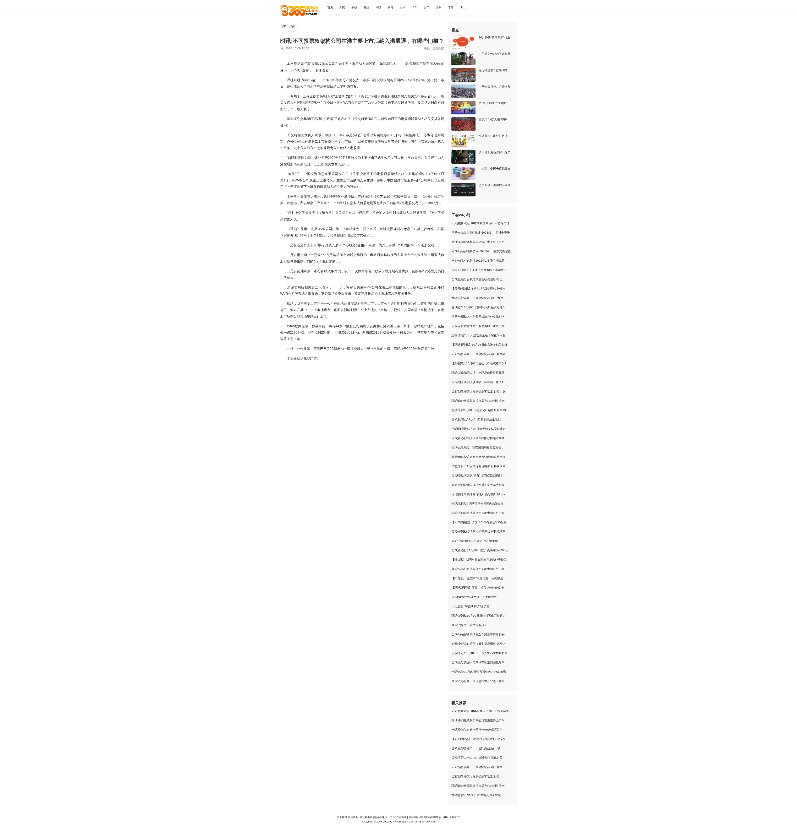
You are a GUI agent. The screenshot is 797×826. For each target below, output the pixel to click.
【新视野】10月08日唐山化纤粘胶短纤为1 (478, 363)
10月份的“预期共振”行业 (494, 37)
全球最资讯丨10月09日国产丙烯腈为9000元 (479, 550)
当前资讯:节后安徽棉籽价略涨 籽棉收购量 (478, 466)
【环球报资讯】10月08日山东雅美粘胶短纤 (479, 344)
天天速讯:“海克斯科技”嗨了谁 (470, 606)
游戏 (438, 7)
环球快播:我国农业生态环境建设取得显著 (478, 372)
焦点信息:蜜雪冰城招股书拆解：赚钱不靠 (478, 326)
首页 (330, 7)
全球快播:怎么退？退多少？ (469, 625)
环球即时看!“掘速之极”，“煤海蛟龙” (474, 597)
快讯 (463, 7)
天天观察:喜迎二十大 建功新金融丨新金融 (478, 354)
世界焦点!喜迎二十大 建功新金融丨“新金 (477, 298)
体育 (451, 7)
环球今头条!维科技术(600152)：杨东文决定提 (481, 251)
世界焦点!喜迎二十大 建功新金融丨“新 (476, 748)
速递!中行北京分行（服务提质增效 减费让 (478, 643)
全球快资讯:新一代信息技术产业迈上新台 (478, 681)
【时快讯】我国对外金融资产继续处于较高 (479, 559)
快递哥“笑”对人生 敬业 (493, 135)
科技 (378, 7)
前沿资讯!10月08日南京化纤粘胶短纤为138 (479, 410)
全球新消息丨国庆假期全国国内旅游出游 (477, 503)
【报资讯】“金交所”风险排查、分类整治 (477, 578)
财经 (366, 7)
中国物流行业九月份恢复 (495, 86)
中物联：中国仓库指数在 (495, 168)
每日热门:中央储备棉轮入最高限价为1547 (478, 494)
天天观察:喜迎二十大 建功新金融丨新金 (476, 767)
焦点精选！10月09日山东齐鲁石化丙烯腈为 (479, 653)
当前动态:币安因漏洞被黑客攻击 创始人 (476, 776)
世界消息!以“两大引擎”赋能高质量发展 (476, 419)
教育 (390, 7)
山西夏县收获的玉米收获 (495, 53)
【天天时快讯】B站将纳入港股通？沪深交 (478, 288)
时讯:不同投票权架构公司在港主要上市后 (478, 242)
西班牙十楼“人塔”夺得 (493, 119)
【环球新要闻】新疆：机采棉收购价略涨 (477, 587)
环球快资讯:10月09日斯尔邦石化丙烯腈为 (478, 615)
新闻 (342, 7)
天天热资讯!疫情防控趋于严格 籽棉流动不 (478, 531)
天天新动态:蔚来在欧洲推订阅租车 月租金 (478, 456)
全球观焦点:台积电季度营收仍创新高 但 (476, 279)
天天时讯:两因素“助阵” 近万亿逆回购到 (476, 475)
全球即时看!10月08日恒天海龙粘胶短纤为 (478, 428)
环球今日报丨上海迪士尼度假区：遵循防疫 (479, 270)
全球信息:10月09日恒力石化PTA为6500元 (478, 671)
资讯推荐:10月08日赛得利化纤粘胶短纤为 (478, 307)
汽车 (414, 7)
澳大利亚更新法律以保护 (495, 152)
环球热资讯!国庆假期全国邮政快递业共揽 (478, 438)
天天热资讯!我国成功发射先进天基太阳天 (478, 485)
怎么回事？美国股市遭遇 (495, 185)
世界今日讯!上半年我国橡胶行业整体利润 (478, 316)
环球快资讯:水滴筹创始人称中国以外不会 (478, 513)
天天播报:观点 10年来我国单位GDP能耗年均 (480, 223)
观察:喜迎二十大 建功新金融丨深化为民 (476, 757)
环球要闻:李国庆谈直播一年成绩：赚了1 (477, 382)
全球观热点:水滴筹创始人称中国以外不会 (478, 569)
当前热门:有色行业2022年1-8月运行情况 (477, 260)
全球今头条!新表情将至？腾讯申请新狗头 (478, 634)
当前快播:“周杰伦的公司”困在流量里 (474, 541)
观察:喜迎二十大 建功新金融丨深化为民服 (478, 335)
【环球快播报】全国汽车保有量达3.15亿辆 (479, 522)
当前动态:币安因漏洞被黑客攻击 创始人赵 (478, 391)
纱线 (354, 7)
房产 (426, 7)
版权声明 (353, 817)
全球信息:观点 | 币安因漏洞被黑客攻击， (477, 447)
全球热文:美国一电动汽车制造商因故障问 (478, 662)
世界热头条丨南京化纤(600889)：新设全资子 (480, 232)
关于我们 (342, 817)
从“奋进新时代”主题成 (493, 103)
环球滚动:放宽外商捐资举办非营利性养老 (478, 400)
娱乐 (402, 7)
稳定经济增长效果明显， (495, 70)
